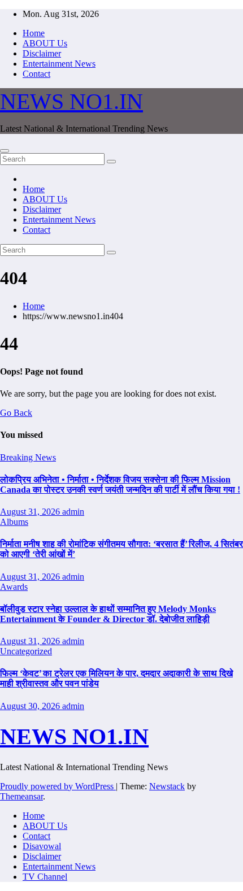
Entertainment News (59, 63)
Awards (14, 587)
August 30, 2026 (31, 706)
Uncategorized (26, 651)
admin (73, 511)
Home (34, 33)
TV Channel (45, 876)
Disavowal (42, 846)
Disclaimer (42, 53)
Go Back (16, 413)
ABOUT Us (45, 43)
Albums (14, 522)
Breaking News (28, 457)
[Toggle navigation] (4, 151)
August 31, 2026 (31, 511)
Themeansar (21, 796)
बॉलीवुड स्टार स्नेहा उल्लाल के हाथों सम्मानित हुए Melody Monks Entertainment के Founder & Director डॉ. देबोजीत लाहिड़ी (108, 614)
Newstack (167, 786)
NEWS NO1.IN (71, 101)
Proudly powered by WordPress (58, 786)
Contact (36, 74)
